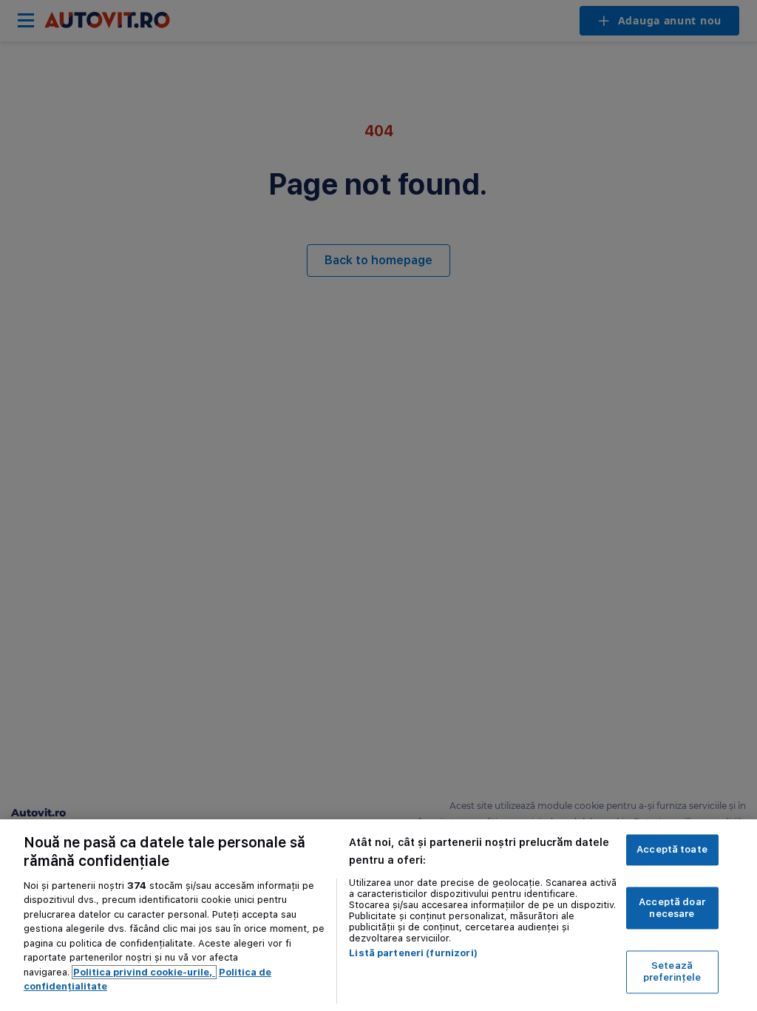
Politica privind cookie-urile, (144, 972)
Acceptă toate (672, 850)
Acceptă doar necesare (672, 908)
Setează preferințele (672, 972)
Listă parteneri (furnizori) (413, 952)
